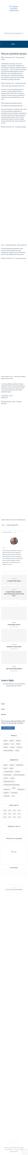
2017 (19, 813)
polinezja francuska (12, 525)
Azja (12, 744)
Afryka (5, 740)
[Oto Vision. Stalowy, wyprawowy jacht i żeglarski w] (21, 1015)
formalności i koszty (9, 781)
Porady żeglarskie (8, 750)
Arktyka (18, 740)
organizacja (21, 789)
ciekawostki (7, 789)
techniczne (6, 796)
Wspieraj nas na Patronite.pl (14, 33)
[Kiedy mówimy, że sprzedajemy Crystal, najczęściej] (7, 1009)
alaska (11, 768)
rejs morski (14, 792)
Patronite (6, 792)
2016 (5, 817)
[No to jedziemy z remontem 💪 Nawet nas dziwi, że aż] (11, 1011)
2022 (14, 810)
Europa (18, 744)
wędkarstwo (19, 765)
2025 (5, 810)
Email (3, 709)
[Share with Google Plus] (24, 532)
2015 (10, 817)
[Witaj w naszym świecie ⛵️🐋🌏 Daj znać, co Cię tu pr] (16, 922)
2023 (10, 810)
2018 (14, 813)
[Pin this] (26, 532)
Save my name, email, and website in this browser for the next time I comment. (13, 722)
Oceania (12, 747)
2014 (14, 817)
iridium (5, 768)
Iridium (17, 750)
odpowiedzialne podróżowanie (11, 784)
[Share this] (20, 532)
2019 (10, 813)
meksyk (12, 765)
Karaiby (6, 747)
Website (3, 714)
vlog (13, 796)
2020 (5, 813)
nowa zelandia (7, 775)
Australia (6, 744)
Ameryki (12, 740)
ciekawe (14, 622)
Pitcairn (17, 771)
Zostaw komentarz (7, 532)
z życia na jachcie (8, 771)
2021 (3, 525)
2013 (19, 817)
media (13, 788)
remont (6, 765)
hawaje (12, 778)
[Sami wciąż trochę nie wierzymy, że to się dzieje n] (25, 971)
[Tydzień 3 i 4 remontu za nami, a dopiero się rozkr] (2, 1011)
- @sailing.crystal (14, 23)
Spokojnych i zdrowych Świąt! (14, 646)
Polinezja (14, 644)
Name (3, 704)
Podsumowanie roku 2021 (14, 624)
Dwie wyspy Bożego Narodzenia (14, 668)
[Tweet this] (22, 532)
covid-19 (6, 778)
